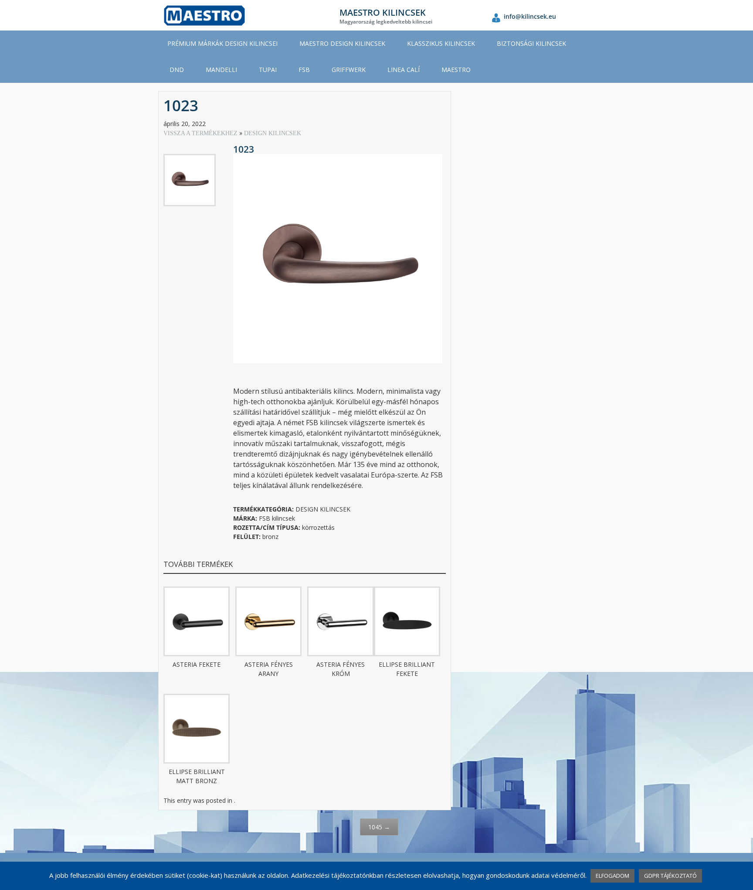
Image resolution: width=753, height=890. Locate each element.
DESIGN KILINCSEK (272, 133)
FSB (304, 69)
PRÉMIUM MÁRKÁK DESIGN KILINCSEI (222, 43)
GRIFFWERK (349, 69)
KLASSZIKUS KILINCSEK (441, 43)
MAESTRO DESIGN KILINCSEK (342, 43)
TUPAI (268, 69)
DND (177, 69)
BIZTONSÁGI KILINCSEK (531, 43)
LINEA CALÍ (403, 69)
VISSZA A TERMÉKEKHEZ (201, 133)
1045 (379, 827)
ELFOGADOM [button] (612, 876)
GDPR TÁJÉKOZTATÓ (670, 876)
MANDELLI (221, 69)
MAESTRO (456, 69)
